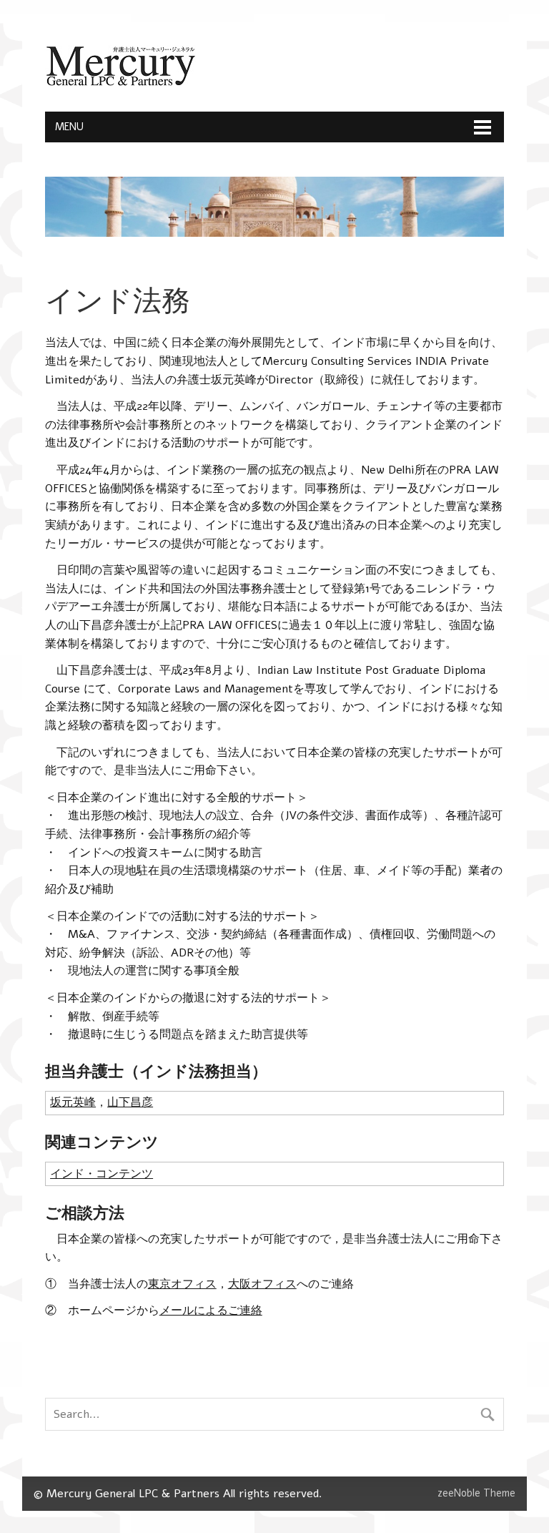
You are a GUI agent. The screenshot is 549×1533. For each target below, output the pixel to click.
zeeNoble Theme (476, 1493)
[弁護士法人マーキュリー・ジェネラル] (120, 83)
